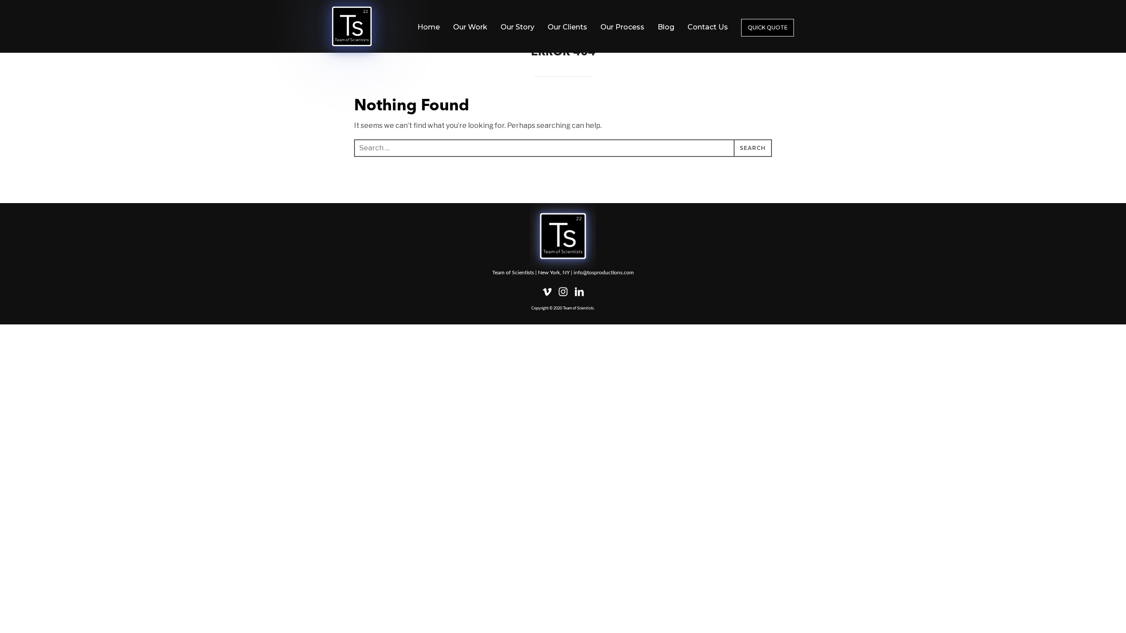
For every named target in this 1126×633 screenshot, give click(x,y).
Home (428, 27)
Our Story (517, 27)
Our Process (622, 27)
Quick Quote (768, 27)
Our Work (470, 27)
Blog (666, 27)
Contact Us (707, 27)
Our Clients (567, 27)
